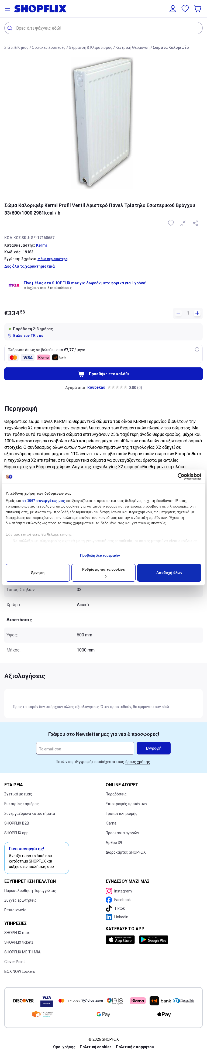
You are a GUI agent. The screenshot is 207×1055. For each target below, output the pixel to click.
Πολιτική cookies (96, 1047)
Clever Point (14, 962)
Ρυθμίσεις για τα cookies (103, 569)
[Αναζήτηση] (10, 28)
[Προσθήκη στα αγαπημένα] (171, 223)
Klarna (111, 823)
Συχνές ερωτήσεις (20, 900)
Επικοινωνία (15, 910)
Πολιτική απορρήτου (135, 1047)
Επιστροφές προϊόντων (126, 804)
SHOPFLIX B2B (16, 823)
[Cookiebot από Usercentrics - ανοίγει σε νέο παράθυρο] (177, 476)
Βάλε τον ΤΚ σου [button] (28, 335)
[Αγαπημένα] (185, 9)
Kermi (41, 245)
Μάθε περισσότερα (52, 259)
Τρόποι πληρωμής (121, 813)
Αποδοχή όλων (169, 573)
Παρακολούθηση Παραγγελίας (30, 890)
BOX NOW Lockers (19, 971)
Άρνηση (37, 573)
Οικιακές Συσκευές (48, 47)
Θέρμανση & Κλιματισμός (90, 47)
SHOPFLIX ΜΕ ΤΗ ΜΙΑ (22, 952)
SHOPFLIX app (16, 833)
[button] (7, 8)
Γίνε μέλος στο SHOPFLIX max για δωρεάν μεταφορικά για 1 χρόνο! (85, 283)
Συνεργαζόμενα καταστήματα (29, 813)
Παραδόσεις (116, 794)
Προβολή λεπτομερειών (100, 555)
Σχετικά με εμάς (18, 794)
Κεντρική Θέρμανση (133, 47)
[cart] (198, 9)
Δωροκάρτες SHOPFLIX (126, 852)
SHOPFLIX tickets (18, 942)
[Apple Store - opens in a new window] (121, 939)
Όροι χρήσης (64, 1047)
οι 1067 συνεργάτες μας (43, 501)
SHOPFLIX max (17, 932)
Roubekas (96, 387)
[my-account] (173, 9)
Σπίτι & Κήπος (16, 47)
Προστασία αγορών (122, 833)
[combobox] (103, 28)
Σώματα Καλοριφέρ (171, 47)
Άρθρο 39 (114, 842)
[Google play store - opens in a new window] (153, 939)
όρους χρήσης (137, 762)
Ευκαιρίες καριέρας (21, 804)
